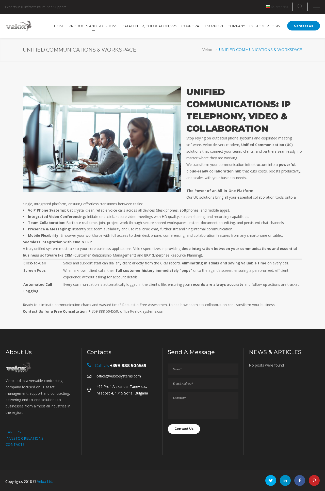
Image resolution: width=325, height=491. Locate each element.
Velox (207, 49)
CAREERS (13, 432)
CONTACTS (15, 444)
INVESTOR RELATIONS (24, 438)
